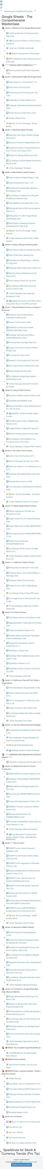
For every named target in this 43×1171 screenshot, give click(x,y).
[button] (1, 2)
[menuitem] (1, 5)
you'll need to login (30, 1162)
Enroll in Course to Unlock (21, 1165)
